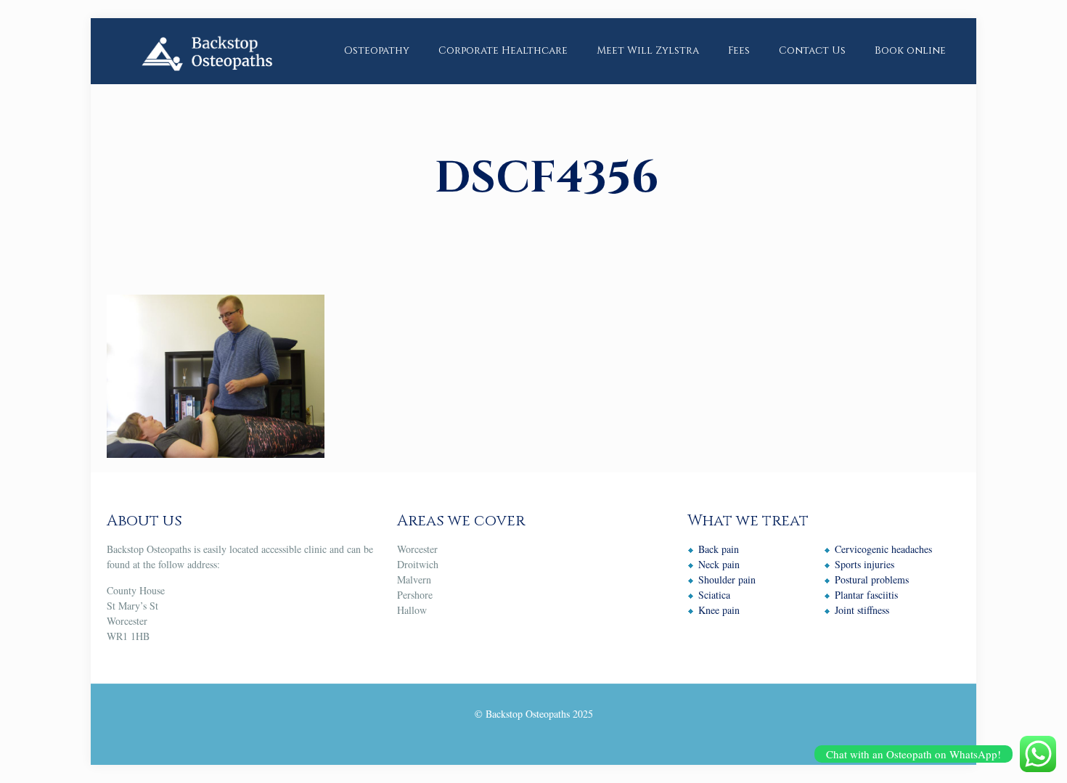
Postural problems (872, 579)
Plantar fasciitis (866, 595)
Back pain (718, 549)
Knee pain (719, 610)
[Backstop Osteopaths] (206, 50)
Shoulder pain (727, 579)
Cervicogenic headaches (883, 549)
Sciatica (714, 595)
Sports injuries (864, 564)
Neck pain (719, 564)
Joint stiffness (862, 610)
